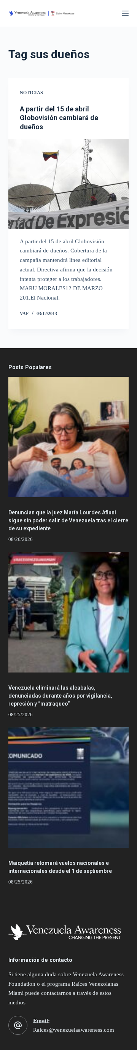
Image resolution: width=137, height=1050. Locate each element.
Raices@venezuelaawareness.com (73, 1030)
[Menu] (125, 13)
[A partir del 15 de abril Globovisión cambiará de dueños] (68, 184)
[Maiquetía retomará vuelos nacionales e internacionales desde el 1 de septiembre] (68, 787)
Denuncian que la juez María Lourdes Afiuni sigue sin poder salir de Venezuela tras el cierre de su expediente (68, 520)
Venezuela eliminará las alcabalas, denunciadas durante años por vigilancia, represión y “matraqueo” (60, 696)
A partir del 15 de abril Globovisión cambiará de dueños (59, 118)
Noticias (31, 92)
